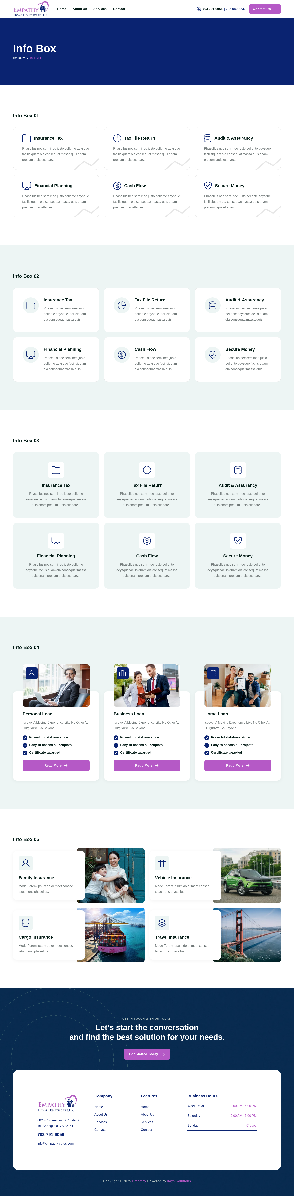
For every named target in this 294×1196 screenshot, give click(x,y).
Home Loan (216, 713)
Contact (119, 9)
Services (100, 9)
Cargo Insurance (36, 937)
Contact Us (262, 9)
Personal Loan (37, 713)
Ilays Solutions (179, 1181)
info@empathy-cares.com (55, 1143)
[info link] (32, 673)
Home (61, 9)
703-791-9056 (50, 1134)
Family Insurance (36, 877)
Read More (53, 765)
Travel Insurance (172, 937)
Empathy (139, 1181)
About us (80, 9)
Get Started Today (143, 1054)
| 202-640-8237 (235, 9)
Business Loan (129, 713)
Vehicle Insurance (173, 877)
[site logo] (31, 9)
